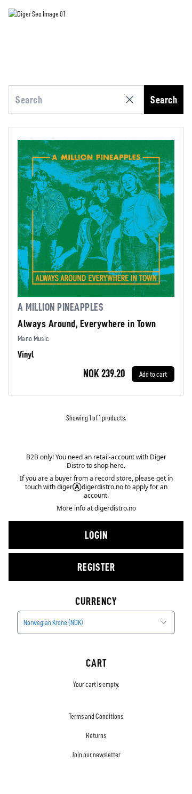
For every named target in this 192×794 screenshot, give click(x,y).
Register (96, 567)
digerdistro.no (115, 508)
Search (163, 99)
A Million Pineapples (60, 307)
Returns (96, 735)
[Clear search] (131, 99)
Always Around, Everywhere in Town (87, 323)
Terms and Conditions (96, 716)
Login (96, 535)
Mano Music (34, 338)
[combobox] (96, 622)
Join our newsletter (96, 754)
